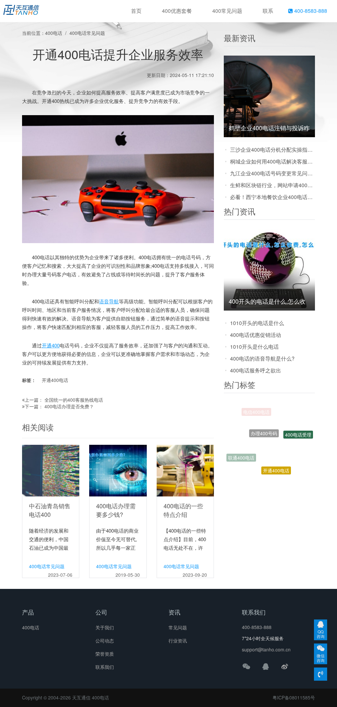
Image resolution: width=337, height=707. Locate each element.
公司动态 (104, 640)
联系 (268, 10)
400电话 (53, 33)
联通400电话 (241, 453)
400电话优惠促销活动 (255, 335)
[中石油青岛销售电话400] (50, 470)
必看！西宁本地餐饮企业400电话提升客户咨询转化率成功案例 (272, 197)
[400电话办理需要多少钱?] (117, 470)
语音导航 (109, 301)
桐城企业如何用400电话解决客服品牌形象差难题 (272, 161)
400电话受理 (298, 428)
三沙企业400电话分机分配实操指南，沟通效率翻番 (272, 149)
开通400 (51, 345)
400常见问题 (227, 10)
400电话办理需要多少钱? (116, 509)
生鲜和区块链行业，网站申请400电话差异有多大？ (272, 185)
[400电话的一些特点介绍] (185, 470)
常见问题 (177, 627)
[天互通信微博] (284, 666)
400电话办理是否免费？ (69, 406)
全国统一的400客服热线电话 (73, 399)
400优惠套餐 (177, 10)
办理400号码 (264, 419)
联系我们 (104, 667)
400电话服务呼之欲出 (255, 370)
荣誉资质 (104, 653)
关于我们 (104, 627)
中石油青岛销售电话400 (49, 509)
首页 (136, 10)
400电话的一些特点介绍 (183, 509)
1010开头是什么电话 (254, 346)
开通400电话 (55, 380)
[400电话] (21, 11)
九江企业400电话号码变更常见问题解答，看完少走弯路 (272, 173)
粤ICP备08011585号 (293, 697)
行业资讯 (177, 640)
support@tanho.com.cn (266, 649)
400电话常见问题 (87, 33)
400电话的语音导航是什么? (262, 358)
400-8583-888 (310, 10)
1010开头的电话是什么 (257, 323)
